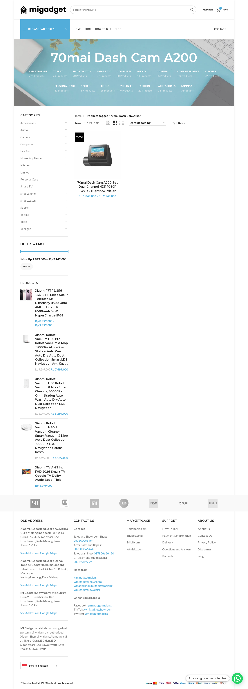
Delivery (167, 542)
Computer (26, 144)
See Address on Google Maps (38, 553)
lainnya (24, 172)
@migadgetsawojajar (87, 589)
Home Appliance (30, 158)
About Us (204, 528)
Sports (24, 207)
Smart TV (26, 186)
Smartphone (28, 193)
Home (78, 115)
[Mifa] (213, 503)
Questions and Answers (177, 549)
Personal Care (29, 179)
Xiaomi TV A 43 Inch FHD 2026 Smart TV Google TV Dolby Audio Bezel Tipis (50, 474)
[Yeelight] (64, 503)
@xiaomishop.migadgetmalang (93, 585)
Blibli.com (133, 542)
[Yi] (35, 503)
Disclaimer (204, 549)
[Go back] (46, 57)
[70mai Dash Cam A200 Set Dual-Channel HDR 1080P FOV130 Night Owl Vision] (97, 155)
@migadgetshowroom (88, 581)
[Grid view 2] (108, 123)
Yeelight (25, 228)
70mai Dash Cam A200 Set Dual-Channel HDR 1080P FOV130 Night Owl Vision (97, 187)
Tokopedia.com (136, 528)
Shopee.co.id (135, 535)
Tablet (24, 214)
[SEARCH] (192, 10)
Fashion (25, 151)
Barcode (167, 556)
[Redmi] (124, 503)
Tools (23, 221)
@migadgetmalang (85, 577)
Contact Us (205, 535)
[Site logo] (43, 9)
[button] (237, 678)
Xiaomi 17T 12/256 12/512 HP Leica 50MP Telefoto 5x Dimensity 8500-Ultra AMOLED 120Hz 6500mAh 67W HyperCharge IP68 (51, 303)
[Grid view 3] (115, 123)
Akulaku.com (135, 549)
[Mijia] (183, 503)
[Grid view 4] (121, 123)
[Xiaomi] (94, 503)
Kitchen (25, 165)
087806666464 (104, 553)
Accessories (28, 123)
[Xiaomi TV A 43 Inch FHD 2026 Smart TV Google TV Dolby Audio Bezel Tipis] (26, 477)
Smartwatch (28, 200)
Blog (201, 556)
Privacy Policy (207, 542)
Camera (25, 137)
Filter (26, 266)
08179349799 (83, 561)
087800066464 (83, 540)
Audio (24, 130)
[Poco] (153, 503)
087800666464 (83, 549)
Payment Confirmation (176, 535)
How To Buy (170, 528)
